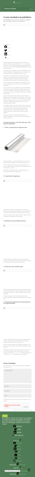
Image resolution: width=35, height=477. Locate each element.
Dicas (4, 21)
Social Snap (22, 464)
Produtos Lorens (11, 21)
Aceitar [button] (5, 415)
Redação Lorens (10, 19)
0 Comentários (21, 21)
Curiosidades (26, 19)
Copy (23, 471)
